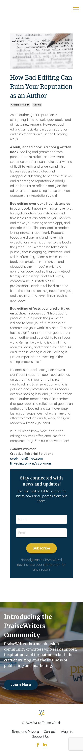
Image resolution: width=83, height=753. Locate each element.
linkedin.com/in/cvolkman (30, 463)
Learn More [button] (20, 684)
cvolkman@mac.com (26, 458)
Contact (50, 732)
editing (37, 104)
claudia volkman (20, 104)
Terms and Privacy (25, 732)
